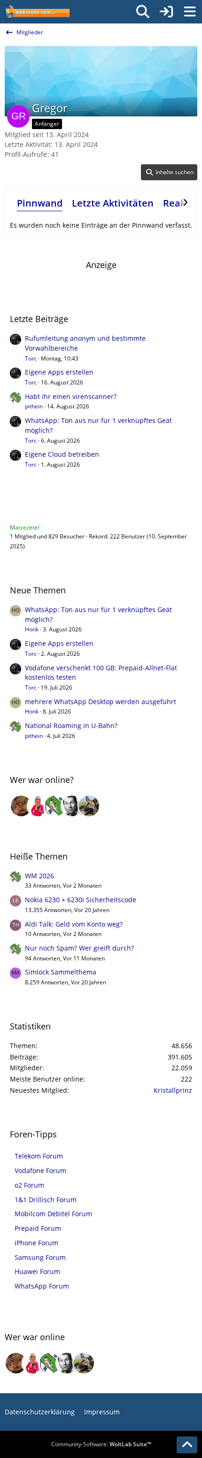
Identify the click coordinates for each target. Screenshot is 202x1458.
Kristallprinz (173, 1090)
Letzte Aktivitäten (113, 203)
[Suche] (142, 11)
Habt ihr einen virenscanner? (71, 396)
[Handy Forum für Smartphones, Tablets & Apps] (37, 11)
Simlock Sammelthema (60, 971)
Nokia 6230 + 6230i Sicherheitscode (80, 899)
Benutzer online (41, 508)
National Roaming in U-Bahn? (71, 725)
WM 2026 (39, 875)
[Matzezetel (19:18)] (21, 806)
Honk (32, 629)
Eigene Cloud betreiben (62, 454)
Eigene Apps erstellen (59, 372)
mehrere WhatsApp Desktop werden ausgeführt (100, 701)
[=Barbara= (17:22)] (38, 806)
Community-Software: (101, 1444)
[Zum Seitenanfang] (187, 1444)
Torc (31, 358)
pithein (34, 406)
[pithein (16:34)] (55, 806)
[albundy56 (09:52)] (72, 806)
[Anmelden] (166, 11)
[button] (169, 172)
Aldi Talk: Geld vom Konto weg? (74, 924)
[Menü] (189, 11)
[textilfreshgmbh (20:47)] (89, 806)
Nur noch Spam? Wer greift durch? (79, 948)
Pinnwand (39, 203)
